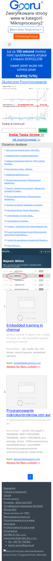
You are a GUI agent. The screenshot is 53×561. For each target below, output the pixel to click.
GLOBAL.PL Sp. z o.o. (15, 534)
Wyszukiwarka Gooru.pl (17, 516)
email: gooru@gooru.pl (21, 545)
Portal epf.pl (10, 531)
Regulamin (9, 488)
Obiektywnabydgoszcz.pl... (17, 174)
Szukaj (43, 130)
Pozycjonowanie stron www (19, 520)
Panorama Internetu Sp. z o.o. (20, 538)
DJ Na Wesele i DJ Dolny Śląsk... (20, 215)
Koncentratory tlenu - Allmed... (19, 169)
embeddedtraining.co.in (27, 363)
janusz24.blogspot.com (27, 459)
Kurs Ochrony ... (14, 245)
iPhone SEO (10, 509)
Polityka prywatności (15, 491)
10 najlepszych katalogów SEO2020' (23, 506)
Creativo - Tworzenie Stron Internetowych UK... (27, 226)
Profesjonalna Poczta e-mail (19, 527)
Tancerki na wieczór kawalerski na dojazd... (24, 205)
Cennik (7, 495)
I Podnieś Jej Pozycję (26, 36)
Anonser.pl (9, 524)
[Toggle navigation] (9, 45)
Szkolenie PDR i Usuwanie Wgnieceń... (22, 155)
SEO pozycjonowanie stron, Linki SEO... (23, 150)
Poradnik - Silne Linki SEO (18, 502)
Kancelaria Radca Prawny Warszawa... (23, 210)
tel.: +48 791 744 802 (19, 541)
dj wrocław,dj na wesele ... (18, 221)
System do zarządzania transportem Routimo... (27, 240)
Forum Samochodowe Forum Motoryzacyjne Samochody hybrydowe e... (25, 233)
